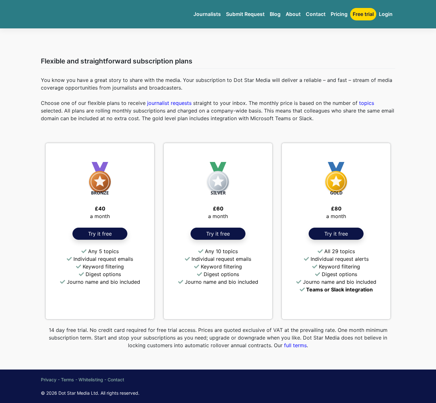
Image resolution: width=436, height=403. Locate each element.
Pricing (339, 14)
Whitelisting (91, 379)
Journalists (207, 14)
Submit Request (245, 14)
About (293, 14)
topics (366, 103)
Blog (275, 14)
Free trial (363, 14)
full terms (295, 345)
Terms (67, 379)
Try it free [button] (100, 234)
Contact (316, 14)
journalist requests (169, 103)
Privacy (48, 379)
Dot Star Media (74, 393)
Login (386, 14)
